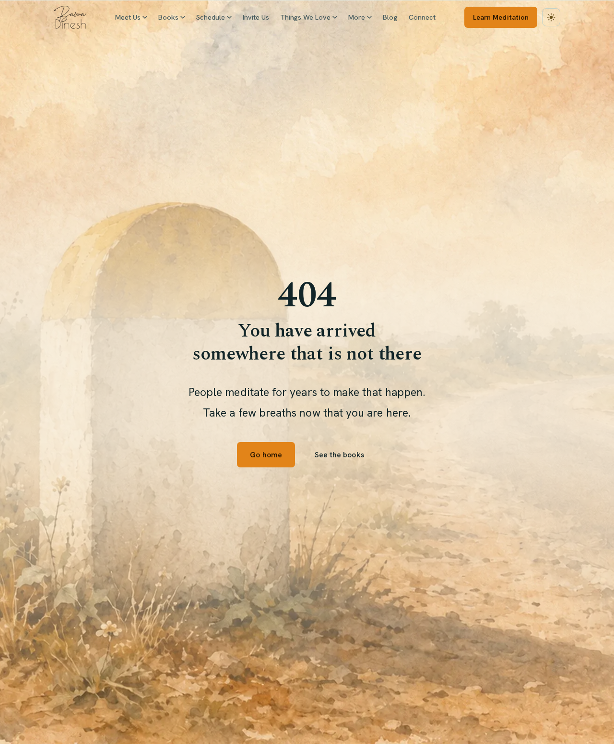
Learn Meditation (501, 17)
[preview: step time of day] (551, 17)
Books (168, 17)
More (356, 17)
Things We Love (305, 17)
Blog (390, 17)
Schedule (210, 17)
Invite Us (256, 17)
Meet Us (128, 17)
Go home (266, 455)
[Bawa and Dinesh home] (70, 17)
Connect (422, 17)
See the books (339, 455)
